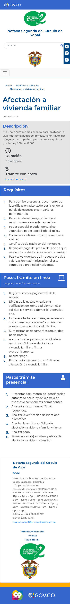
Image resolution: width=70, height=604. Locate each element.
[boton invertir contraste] (66, 46)
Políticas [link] (32, 536)
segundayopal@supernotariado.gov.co (34, 522)
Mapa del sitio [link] (32, 540)
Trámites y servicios (27, 85)
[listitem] (36, 480)
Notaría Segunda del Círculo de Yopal (35, 465)
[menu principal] (35, 73)
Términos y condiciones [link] (32, 531)
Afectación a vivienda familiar (27, 89)
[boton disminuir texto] (66, 59)
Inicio (8, 85)
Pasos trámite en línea (27, 277)
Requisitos (14, 190)
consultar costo (15, 179)
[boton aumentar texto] (66, 53)
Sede (16, 473)
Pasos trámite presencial (20, 380)
